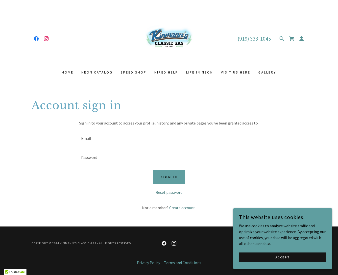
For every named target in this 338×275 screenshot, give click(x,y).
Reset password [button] (169, 192)
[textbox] (169, 138)
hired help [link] (166, 72)
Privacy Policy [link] (148, 262)
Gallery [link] (267, 72)
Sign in (169, 177)
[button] (302, 39)
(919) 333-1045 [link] (254, 38)
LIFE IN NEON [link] (199, 72)
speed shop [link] (133, 72)
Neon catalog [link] (97, 72)
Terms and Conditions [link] (182, 262)
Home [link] (67, 72)
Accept (282, 257)
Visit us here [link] (235, 72)
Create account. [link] (182, 207)
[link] (36, 39)
